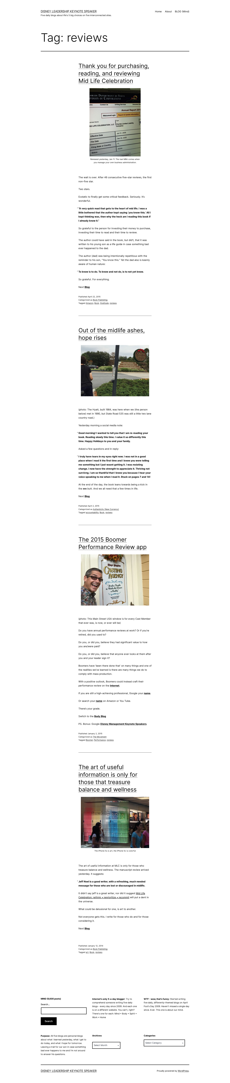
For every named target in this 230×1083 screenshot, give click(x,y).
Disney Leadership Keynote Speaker (69, 11)
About (168, 11)
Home (158, 11)
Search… (45, 1004)
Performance (100, 740)
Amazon (89, 303)
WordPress (183, 1071)
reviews (113, 303)
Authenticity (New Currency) (106, 509)
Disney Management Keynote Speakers (123, 724)
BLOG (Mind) (182, 11)
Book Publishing (100, 300)
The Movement (99, 737)
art (87, 952)
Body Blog (100, 716)
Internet (114, 685)
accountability (92, 512)
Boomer (89, 740)
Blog (87, 287)
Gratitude (104, 303)
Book (96, 303)
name (147, 693)
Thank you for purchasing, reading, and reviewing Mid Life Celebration (113, 73)
